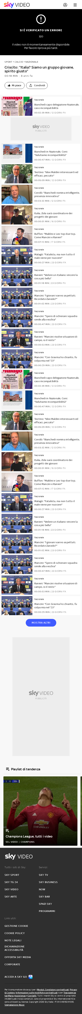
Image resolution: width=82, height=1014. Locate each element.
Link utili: (11, 918)
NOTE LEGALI (13, 940)
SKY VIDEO (11, 889)
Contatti (32, 995)
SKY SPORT (12, 874)
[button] (15, 85)
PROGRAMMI (47, 911)
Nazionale (31, 62)
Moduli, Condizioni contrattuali (53, 989)
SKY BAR (44, 896)
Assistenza (20, 995)
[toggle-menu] (75, 5)
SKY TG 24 (11, 882)
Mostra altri (41, 622)
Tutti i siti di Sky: (15, 867)
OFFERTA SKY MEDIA (18, 957)
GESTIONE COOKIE (16, 926)
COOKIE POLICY (15, 933)
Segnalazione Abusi (15, 1005)
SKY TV (43, 874)
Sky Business (48, 882)
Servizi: (43, 867)
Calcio (19, 62)
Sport (8, 62)
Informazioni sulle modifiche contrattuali (37, 992)
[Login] (65, 5)
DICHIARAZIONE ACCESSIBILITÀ (15, 948)
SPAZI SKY (45, 903)
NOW (42, 889)
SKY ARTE (11, 896)
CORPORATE (12, 964)
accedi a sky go (16, 976)
